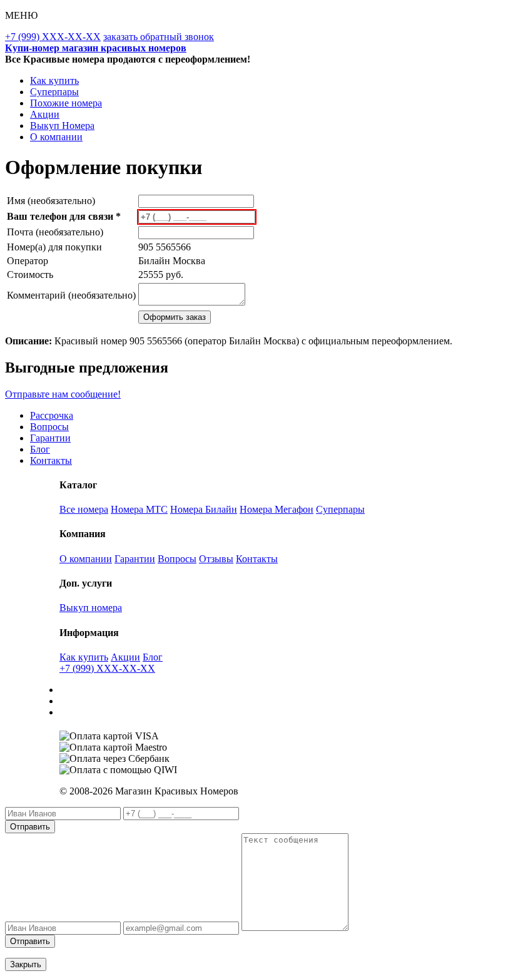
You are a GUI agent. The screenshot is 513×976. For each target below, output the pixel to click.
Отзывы (216, 558)
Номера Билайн (203, 509)
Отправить (30, 826)
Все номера (83, 509)
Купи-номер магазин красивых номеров (95, 48)
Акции (44, 114)
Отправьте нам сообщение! (63, 394)
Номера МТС (139, 509)
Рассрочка (51, 415)
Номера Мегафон (276, 509)
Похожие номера (66, 103)
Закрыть (25, 964)
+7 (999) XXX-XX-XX (53, 36)
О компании (56, 136)
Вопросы (49, 426)
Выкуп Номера (62, 125)
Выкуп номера (90, 607)
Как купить (54, 80)
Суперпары (54, 91)
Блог (40, 449)
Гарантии (50, 438)
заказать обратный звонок (158, 36)
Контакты (51, 460)
